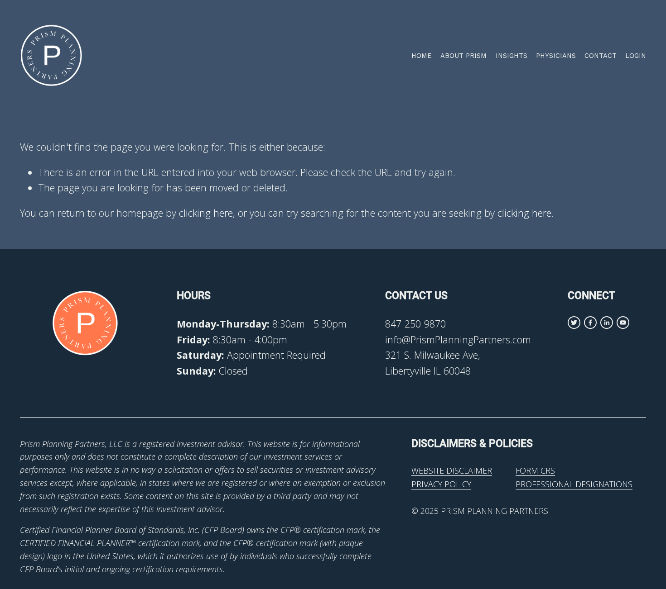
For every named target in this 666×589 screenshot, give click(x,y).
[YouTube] (623, 322)
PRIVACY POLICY (441, 484)
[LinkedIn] (606, 322)
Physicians (556, 56)
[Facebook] (590, 322)
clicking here (206, 212)
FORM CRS (535, 470)
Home (421, 56)
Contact (600, 56)
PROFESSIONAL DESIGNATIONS (574, 484)
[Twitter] (574, 322)
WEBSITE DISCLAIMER (451, 470)
